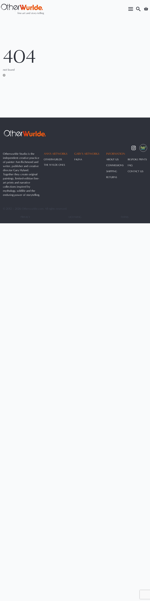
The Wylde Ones (54, 164)
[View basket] (146, 9)
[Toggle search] (138, 9)
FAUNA (78, 159)
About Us (112, 159)
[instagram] (133, 148)
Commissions (115, 165)
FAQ (130, 165)
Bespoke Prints (137, 159)
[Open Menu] (130, 9)
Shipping (111, 171)
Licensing (75, 217)
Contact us (135, 171)
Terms (124, 217)
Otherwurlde (53, 159)
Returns (111, 177)
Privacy (25, 217)
